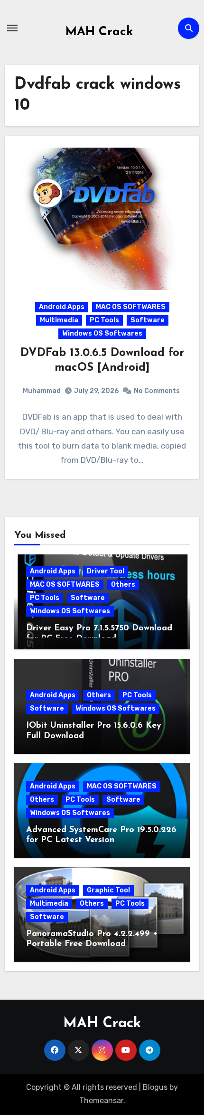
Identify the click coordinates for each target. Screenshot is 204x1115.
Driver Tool (105, 571)
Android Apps (61, 307)
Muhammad (42, 391)
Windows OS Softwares (102, 333)
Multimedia (59, 320)
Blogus (155, 1087)
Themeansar (101, 1100)
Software (147, 320)
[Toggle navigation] (12, 28)
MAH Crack (99, 32)
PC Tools (104, 320)
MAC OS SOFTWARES (131, 307)
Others (123, 585)
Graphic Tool (108, 890)
